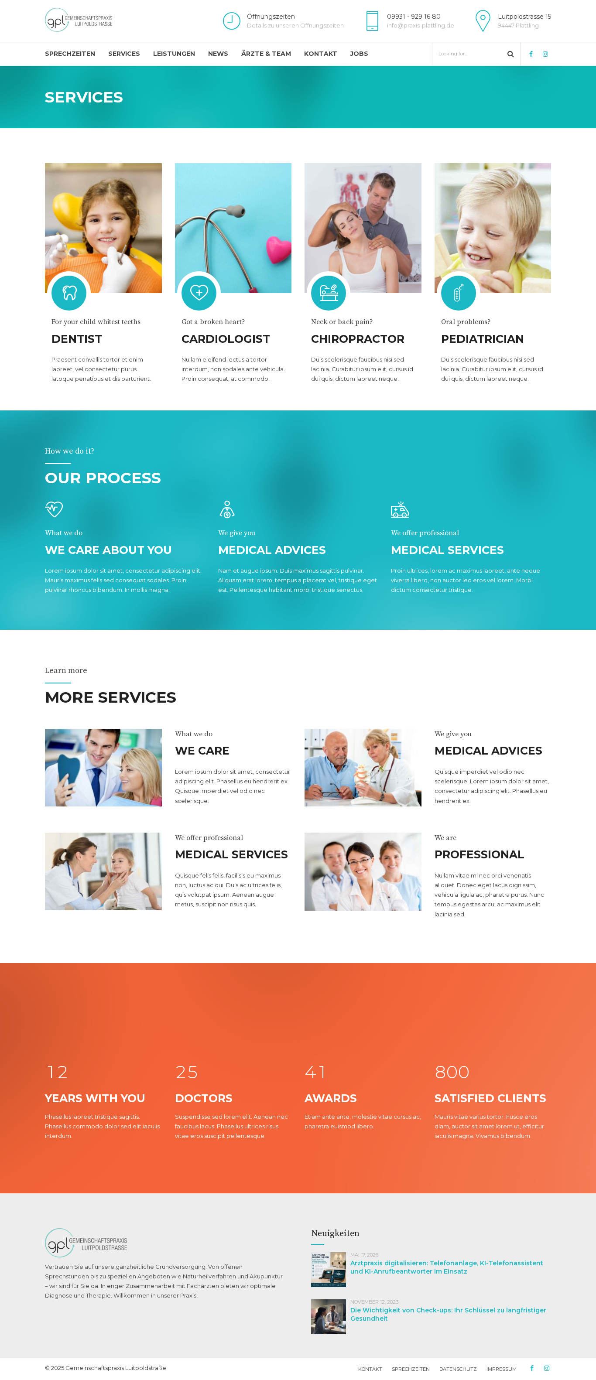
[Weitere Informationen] (103, 228)
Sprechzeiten (70, 54)
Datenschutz (458, 1369)
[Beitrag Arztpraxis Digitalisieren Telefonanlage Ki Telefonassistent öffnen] (330, 1289)
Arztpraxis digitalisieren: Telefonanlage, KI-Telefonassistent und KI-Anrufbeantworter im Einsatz (446, 1267)
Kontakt (320, 54)
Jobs (359, 54)
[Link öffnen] (78, 20)
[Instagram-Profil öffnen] (545, 54)
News (218, 54)
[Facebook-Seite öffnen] (531, 54)
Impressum (501, 1369)
